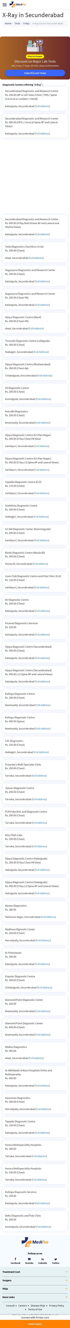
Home (8, 23)
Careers (22, 1305)
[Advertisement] (35, 178)
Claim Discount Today (35, 73)
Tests (17, 23)
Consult (10, 1305)
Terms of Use (35, 1309)
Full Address (42, 106)
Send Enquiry (35, 1323)
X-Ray (26, 23)
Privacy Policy (56, 1305)
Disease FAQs (38, 1305)
